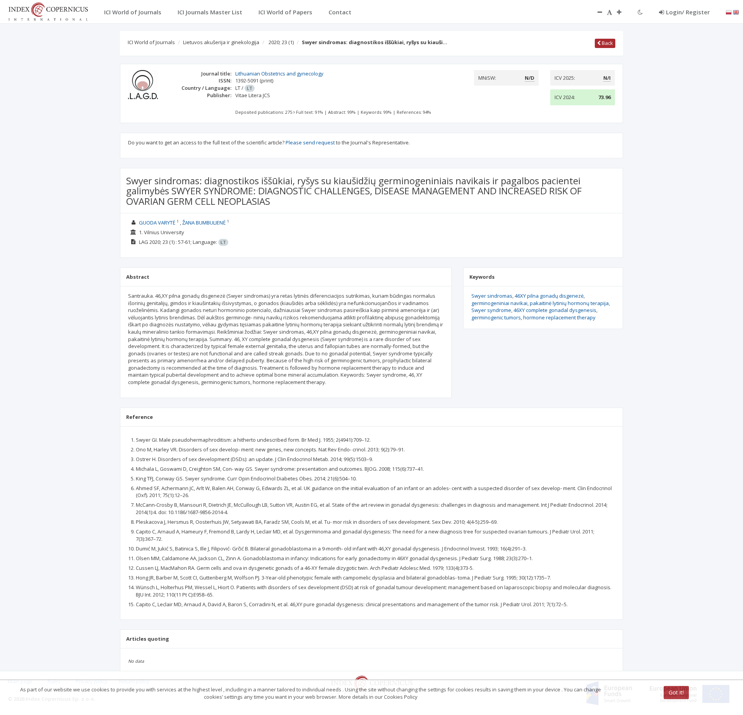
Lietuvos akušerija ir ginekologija (221, 42)
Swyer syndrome (491, 310)
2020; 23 (281, 42)
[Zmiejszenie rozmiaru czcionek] (596, 12)
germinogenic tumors (496, 317)
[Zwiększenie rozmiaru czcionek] (623, 12)
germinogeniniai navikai (499, 303)
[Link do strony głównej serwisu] (48, 10)
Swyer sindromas (491, 295)
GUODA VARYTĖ (157, 222)
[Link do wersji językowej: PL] (729, 11)
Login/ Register (688, 12)
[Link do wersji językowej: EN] (736, 11)
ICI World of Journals (151, 42)
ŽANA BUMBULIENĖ (204, 222)
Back (607, 42)
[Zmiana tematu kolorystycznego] (640, 12)
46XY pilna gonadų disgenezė (549, 295)
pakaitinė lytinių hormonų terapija (569, 303)
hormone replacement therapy (559, 317)
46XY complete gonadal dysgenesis (555, 310)
